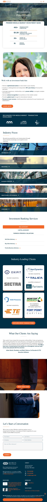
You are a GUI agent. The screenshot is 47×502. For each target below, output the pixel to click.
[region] (23, 348)
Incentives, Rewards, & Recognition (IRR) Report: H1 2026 (14, 489)
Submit (7, 454)
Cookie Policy (38, 496)
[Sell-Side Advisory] (23, 239)
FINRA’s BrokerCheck (8, 474)
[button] (45, 493)
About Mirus (31, 483)
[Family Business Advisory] (23, 248)
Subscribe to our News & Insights (32, 490)
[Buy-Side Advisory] (23, 243)
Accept (22, 499)
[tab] (23, 226)
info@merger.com (31, 475)
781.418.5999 (30, 473)
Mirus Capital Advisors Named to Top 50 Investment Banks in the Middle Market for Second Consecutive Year (14, 484)
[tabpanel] (23, 243)
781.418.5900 (30, 471)
